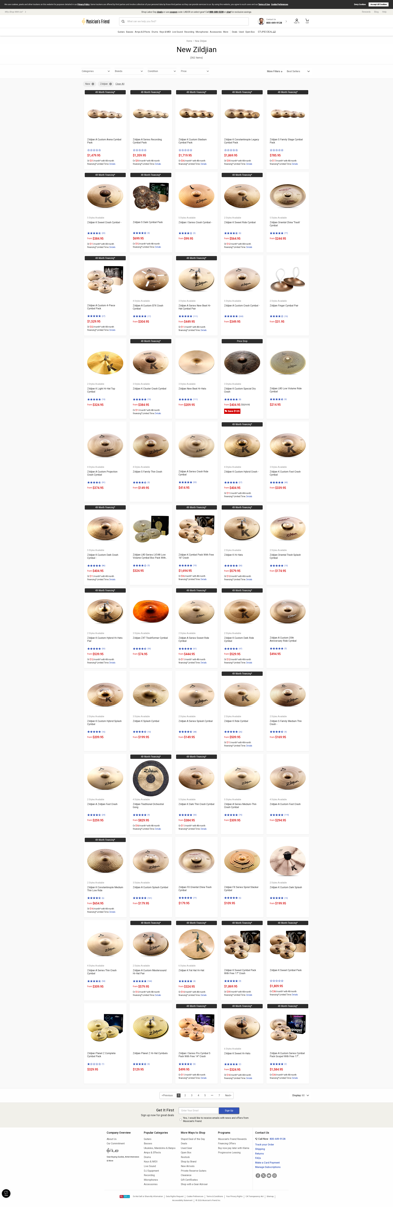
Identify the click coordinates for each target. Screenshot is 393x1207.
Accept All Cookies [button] (378, 4)
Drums (155, 32)
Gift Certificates (189, 1179)
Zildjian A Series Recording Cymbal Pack (147, 141)
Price (184, 71)
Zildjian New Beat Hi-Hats (192, 388)
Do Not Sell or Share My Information (148, 1196)
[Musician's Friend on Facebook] (258, 1175)
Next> (228, 1095)
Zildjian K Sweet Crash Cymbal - (104, 222)
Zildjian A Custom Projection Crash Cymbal (102, 473)
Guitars (121, 32)
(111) (195, 316)
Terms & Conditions (214, 1196)
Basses (129, 32)
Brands (118, 71)
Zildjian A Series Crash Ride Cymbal (193, 473)
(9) (148, 482)
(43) (286, 482)
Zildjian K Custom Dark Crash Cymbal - (102, 556)
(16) (103, 732)
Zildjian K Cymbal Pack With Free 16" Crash (196, 556)
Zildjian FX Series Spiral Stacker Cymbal (241, 889)
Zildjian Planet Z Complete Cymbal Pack (101, 1055)
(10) (286, 316)
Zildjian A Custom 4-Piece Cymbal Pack (101, 307)
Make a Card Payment (267, 1162)
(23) (103, 233)
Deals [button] (234, 32)
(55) (149, 648)
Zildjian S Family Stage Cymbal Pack (286, 141)
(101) (149, 898)
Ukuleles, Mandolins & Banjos (159, 1148)
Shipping (260, 1149)
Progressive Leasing (229, 1152)
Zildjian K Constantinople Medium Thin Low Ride (105, 889)
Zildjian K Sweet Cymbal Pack (286, 970)
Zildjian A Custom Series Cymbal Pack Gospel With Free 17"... (287, 1055)
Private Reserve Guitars (193, 1170)
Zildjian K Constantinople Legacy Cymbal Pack (241, 141)
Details (112, 164)
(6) (148, 233)
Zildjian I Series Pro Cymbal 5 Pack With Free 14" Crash (194, 1055)
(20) (195, 482)
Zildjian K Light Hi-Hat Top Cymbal (101, 390)
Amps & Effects (142, 32)
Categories (88, 71)
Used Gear (186, 1148)
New (87, 83)
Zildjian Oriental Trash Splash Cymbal (285, 556)
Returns (259, 1153)
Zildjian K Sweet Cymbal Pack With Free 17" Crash (240, 972)
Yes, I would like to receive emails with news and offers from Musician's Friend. (216, 1119)
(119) (286, 815)
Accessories (216, 32)
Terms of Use (264, 4)
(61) (195, 648)
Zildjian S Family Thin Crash (147, 471)
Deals (184, 1143)
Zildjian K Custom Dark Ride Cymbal (239, 639)
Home (189, 41)
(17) (149, 316)
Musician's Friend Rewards (232, 1139)
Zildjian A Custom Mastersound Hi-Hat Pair (149, 972)
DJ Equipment (151, 1170)
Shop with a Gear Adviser (194, 1184)
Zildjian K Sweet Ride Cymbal (240, 222)
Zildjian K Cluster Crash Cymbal (149, 388)
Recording (189, 32)
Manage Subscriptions (268, 1167)
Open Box (186, 1152)
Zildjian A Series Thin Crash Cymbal (102, 972)
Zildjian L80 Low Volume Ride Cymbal (286, 390)
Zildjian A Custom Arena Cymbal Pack (104, 141)
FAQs (258, 1158)
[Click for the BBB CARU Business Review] (125, 1196)
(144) (149, 981)
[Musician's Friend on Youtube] (269, 1175)
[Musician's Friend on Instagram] (274, 1175)
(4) (194, 981)
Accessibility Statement (182, 1200)
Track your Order (264, 1144)
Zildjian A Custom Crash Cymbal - (242, 305)
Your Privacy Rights (234, 1196)
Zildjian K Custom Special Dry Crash (240, 390)
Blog (376, 12)
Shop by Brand (188, 1161)
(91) (103, 482)
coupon (173, 12)
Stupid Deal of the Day (193, 1139)
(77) (286, 233)
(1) (103, 1064)
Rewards (366, 12)
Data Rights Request (175, 1196)
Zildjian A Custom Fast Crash (285, 804)
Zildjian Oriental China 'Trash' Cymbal (285, 224)
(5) (148, 565)
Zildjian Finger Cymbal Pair (284, 305)
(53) (195, 815)
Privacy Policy (83, 4)
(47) (240, 648)
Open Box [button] (250, 32)
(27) (103, 316)
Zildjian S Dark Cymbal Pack (148, 222)
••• (212, 1095)
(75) (240, 815)
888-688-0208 (216, 12)
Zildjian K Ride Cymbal (236, 721)
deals (160, 12)
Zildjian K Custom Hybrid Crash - (241, 471)
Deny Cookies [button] (360, 4)
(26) (240, 732)
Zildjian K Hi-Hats (233, 554)
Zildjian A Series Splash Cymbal (196, 721)
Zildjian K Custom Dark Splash (286, 887)
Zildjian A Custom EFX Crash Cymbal (148, 307)
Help (384, 12)
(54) (103, 981)
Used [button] (241, 32)
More (225, 32)
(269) (241, 316)
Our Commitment (116, 1143)
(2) (240, 1064)
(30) (240, 565)
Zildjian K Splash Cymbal (146, 721)
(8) (240, 399)
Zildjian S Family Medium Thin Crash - (286, 723)
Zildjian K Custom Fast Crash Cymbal (285, 473)
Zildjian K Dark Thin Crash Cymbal (196, 804)
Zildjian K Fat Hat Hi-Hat (191, 970)
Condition (153, 71)
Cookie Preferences (279, 4)
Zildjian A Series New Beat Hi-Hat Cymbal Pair (195, 307)
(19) (149, 399)
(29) (103, 815)
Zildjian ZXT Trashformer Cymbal (150, 637)
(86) (103, 565)
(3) (194, 233)
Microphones (202, 32)
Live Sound (177, 32)
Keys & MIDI (165, 32)
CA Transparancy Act (255, 1196)
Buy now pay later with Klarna (233, 1148)
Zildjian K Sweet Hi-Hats (237, 1053)
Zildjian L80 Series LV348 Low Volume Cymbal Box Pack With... (150, 556)
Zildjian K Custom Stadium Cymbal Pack (193, 141)
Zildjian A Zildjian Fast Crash (102, 804)
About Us (112, 1139)
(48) (195, 732)
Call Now (269, 1138)
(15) (103, 399)
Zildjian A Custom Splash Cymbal (150, 887)
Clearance (186, 1175)
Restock (185, 1157)
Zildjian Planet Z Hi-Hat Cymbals (150, 1053)
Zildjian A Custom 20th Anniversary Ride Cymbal (283, 639)
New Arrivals (188, 1166)
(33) (103, 648)
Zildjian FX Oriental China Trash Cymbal (195, 889)
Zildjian (104, 83)
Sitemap (270, 1196)
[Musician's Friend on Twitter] (263, 1175)
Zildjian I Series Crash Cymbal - (195, 222)
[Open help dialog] (6, 1193)
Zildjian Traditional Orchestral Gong (148, 806)
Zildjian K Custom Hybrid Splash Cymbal (104, 723)
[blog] (123, 1151)
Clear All (119, 83)
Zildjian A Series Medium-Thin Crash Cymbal (240, 806)
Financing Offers (227, 1143)
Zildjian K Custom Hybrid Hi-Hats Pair (105, 639)
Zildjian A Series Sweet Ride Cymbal (194, 639)
